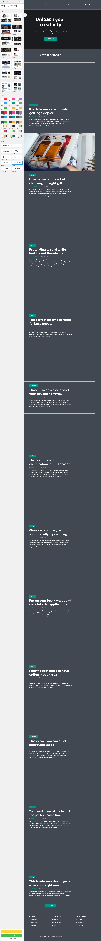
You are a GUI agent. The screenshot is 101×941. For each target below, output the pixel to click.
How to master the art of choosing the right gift (47, 181)
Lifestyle (32, 175)
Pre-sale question (80, 922)
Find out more (50, 38)
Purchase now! (79, 925)
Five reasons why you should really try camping (48, 532)
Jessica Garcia (34, 467)
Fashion (32, 456)
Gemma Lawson (35, 186)
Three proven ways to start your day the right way (49, 391)
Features (70, 4)
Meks (45, 936)
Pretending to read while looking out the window (47, 251)
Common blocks (33, 919)
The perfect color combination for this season (49, 462)
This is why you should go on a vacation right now (50, 883)
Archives (47, 4)
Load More (50, 905)
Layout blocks (32, 925)
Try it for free (79, 919)
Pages (62, 4)
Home (31, 4)
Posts (55, 4)
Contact (54, 925)
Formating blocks (33, 922)
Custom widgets (56, 922)
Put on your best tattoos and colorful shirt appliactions (50, 602)
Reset (20, 1)
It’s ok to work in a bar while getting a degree (50, 111)
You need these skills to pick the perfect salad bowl (50, 813)
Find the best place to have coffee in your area (49, 672)
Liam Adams (34, 116)
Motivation (33, 105)
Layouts (38, 4)
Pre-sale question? (12, 938)
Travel (32, 526)
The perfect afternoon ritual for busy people (50, 321)
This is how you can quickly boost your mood (49, 742)
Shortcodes (55, 919)
